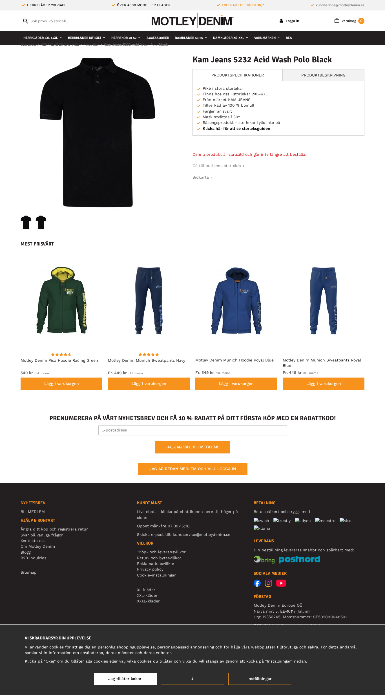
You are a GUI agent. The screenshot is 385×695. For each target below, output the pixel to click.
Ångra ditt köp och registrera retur (54, 529)
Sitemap (29, 572)
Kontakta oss (33, 540)
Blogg (25, 552)
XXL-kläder (147, 595)
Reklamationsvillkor (155, 563)
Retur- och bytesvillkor (159, 558)
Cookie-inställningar (156, 575)
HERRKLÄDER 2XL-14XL (40, 38)
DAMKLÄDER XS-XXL (228, 38)
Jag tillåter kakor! (125, 678)
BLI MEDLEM (33, 511)
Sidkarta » (202, 177)
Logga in (292, 21)
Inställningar (259, 678)
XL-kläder (146, 589)
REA (289, 38)
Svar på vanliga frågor (42, 535)
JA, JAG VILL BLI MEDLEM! (192, 447)
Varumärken (265, 38)
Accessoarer (158, 38)
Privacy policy (150, 569)
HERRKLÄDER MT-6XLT (84, 38)
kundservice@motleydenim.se (340, 5)
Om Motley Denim (38, 546)
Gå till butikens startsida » (218, 165)
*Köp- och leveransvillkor (161, 552)
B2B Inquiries (33, 558)
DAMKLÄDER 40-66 (189, 38)
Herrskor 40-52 (123, 38)
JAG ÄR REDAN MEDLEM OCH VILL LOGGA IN (192, 468)
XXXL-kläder (148, 601)
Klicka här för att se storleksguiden (236, 128)
